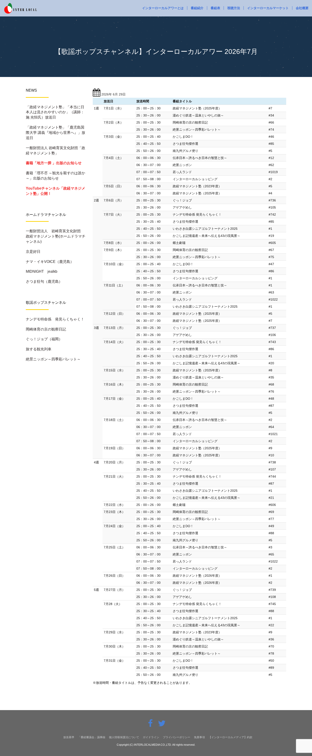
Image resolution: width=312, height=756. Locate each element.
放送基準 (68, 737)
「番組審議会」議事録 (91, 737)
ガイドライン (151, 737)
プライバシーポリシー (176, 737)
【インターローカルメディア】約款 (230, 737)
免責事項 (199, 737)
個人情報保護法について (124, 737)
